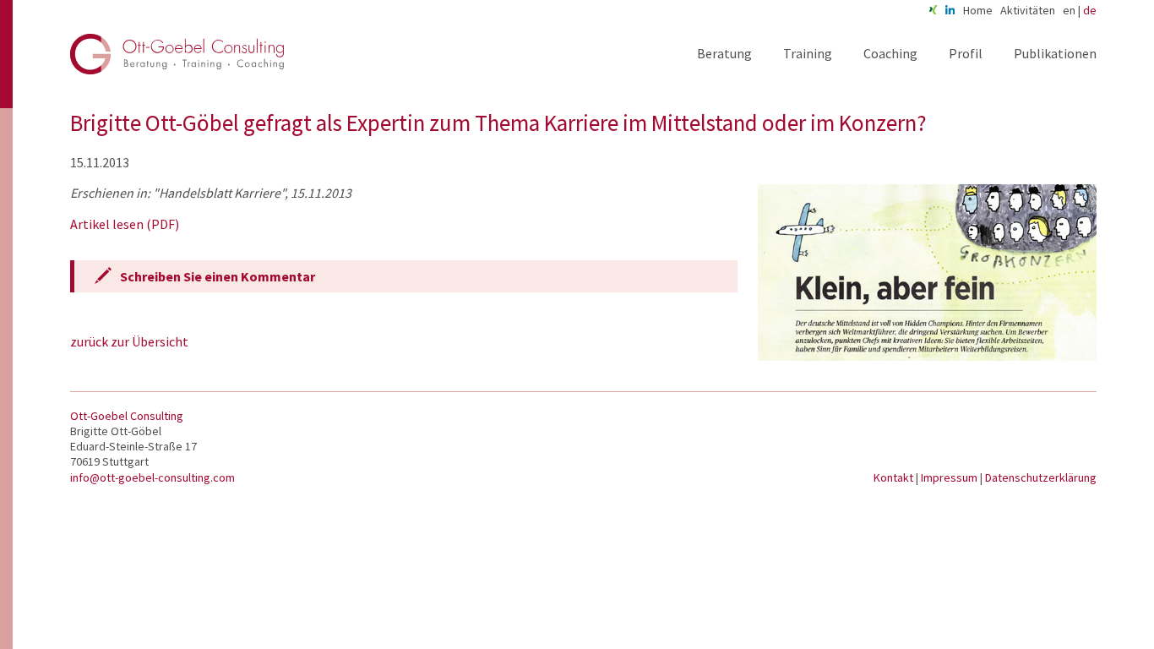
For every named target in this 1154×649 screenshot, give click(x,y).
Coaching (890, 53)
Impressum (950, 477)
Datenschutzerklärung (1041, 477)
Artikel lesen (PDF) (124, 223)
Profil (966, 53)
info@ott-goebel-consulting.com (152, 477)
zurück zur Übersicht (129, 341)
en (1069, 10)
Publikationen (1055, 53)
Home (978, 10)
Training (807, 53)
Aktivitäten (1027, 10)
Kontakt (895, 477)
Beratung (724, 53)
